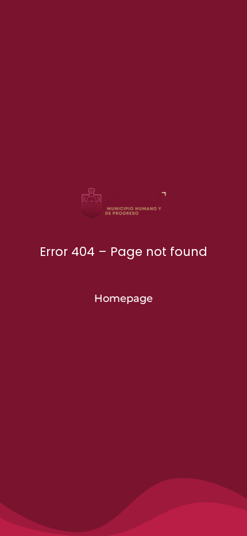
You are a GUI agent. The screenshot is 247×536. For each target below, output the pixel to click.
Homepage (123, 298)
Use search (123, 338)
